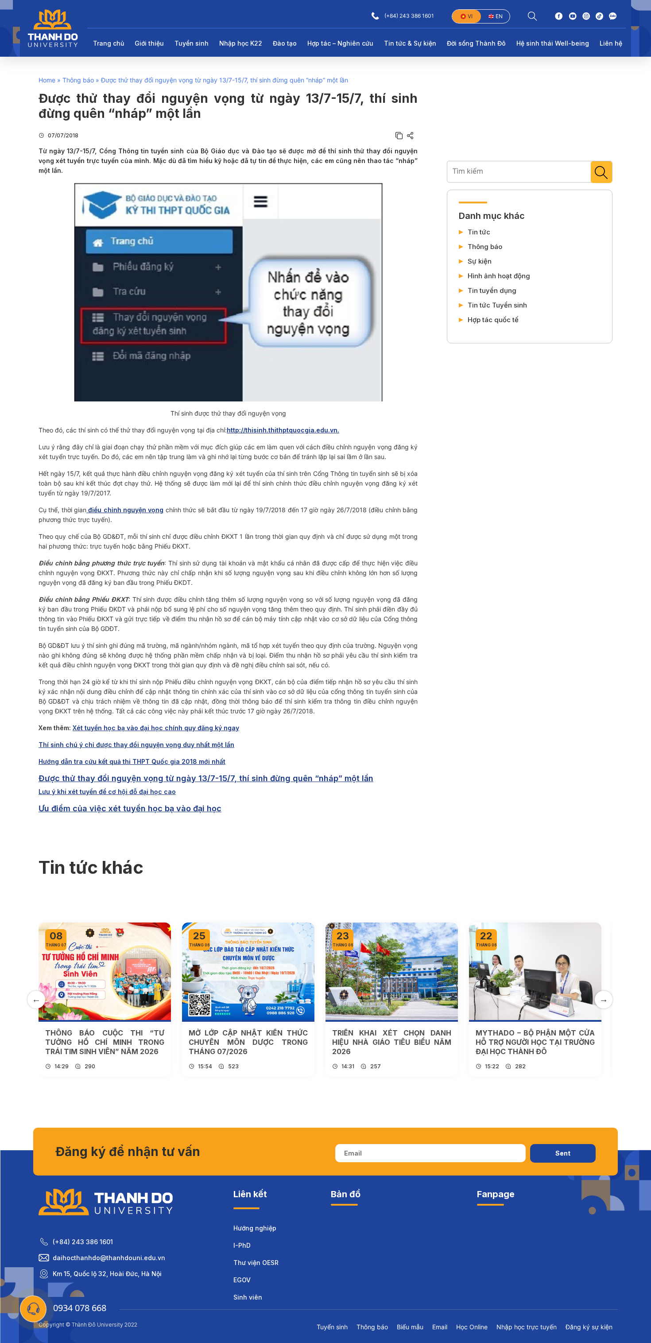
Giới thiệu (149, 43)
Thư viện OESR (256, 1262)
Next (603, 999)
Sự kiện (480, 261)
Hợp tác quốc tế (493, 320)
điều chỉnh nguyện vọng (124, 510)
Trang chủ (108, 43)
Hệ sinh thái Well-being (552, 43)
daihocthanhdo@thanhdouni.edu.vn (109, 1257)
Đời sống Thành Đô (476, 43)
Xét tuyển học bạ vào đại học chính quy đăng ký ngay (156, 728)
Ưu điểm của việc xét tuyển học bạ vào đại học (130, 808)
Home (47, 80)
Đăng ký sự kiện (589, 1327)
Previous (36, 999)
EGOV (242, 1280)
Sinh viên (247, 1297)
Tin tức (479, 232)
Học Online (472, 1327)
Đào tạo (285, 43)
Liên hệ (611, 43)
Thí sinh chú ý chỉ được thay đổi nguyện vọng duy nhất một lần (136, 744)
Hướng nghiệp (254, 1228)
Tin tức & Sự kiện (410, 43)
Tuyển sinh (191, 43)
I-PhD (242, 1245)
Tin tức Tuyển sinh (497, 305)
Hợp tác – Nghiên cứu (340, 43)
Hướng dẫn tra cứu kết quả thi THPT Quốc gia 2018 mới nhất (132, 761)
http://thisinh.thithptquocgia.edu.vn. (283, 430)
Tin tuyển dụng (492, 291)
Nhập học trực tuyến (526, 1327)
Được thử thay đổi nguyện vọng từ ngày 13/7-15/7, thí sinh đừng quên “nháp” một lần (206, 778)
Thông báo (78, 80)
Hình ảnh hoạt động (499, 276)
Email (439, 1327)
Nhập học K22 (240, 43)
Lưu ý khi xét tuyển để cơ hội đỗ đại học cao (107, 791)
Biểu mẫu (410, 1327)
